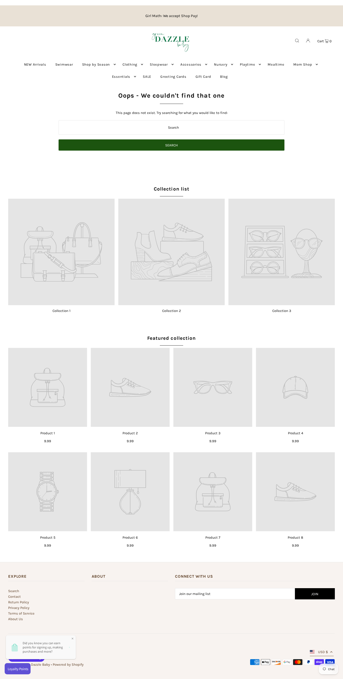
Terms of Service (21, 613)
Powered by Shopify (68, 664)
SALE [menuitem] (147, 76)
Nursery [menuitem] (220, 64)
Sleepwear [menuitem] (159, 64)
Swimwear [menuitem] (64, 64)
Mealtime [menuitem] (276, 64)
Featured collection (171, 338)
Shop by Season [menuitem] (96, 64)
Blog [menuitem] (224, 76)
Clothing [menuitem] (129, 64)
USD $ (323, 652)
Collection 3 (281, 311)
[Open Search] (297, 41)
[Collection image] (61, 252)
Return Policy (18, 602)
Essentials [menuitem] (121, 76)
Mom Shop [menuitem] (302, 64)
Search (13, 591)
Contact (14, 596)
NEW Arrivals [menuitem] (35, 64)
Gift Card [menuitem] (203, 76)
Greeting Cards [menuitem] (173, 76)
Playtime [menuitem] (247, 64)
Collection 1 (61, 311)
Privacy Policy (18, 608)
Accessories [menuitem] (190, 64)
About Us (15, 619)
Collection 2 (171, 311)
